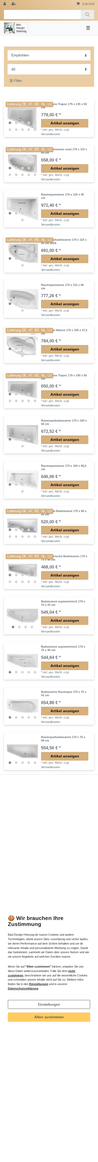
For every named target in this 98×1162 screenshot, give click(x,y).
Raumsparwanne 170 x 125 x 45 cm (62, 196)
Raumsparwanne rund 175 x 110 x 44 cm (64, 151)
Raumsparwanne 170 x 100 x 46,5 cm (63, 467)
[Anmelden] (5, 4)
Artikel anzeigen (64, 123)
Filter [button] (18, 80)
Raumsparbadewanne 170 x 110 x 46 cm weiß (64, 241)
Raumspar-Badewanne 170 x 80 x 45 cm (64, 512)
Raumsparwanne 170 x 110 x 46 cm (62, 286)
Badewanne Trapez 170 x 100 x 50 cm (64, 377)
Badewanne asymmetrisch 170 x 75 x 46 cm (63, 648)
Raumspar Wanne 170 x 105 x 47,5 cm (64, 332)
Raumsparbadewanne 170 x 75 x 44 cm (63, 738)
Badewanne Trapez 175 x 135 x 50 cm (64, 105)
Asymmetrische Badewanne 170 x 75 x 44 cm (64, 558)
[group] (22, 118)
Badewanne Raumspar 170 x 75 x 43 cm (63, 693)
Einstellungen (49, 1004)
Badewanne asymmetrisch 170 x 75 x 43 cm (63, 603)
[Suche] (87, 14)
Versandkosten (50, 134)
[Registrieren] (14, 4)
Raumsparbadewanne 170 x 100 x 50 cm (64, 422)
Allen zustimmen (49, 1017)
